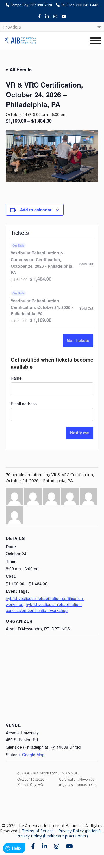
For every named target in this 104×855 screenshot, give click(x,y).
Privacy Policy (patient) (79, 830)
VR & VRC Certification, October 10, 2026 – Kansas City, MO (37, 778)
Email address (24, 403)
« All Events (19, 69)
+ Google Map (31, 754)
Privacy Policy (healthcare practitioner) (52, 836)
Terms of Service (38, 830)
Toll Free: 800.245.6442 (79, 5)
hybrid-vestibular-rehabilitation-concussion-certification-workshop (44, 607)
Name (16, 378)
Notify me (79, 433)
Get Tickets (78, 340)
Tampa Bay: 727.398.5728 (31, 5)
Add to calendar (35, 209)
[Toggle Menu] (95, 40)
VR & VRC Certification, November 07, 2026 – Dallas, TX (77, 778)
